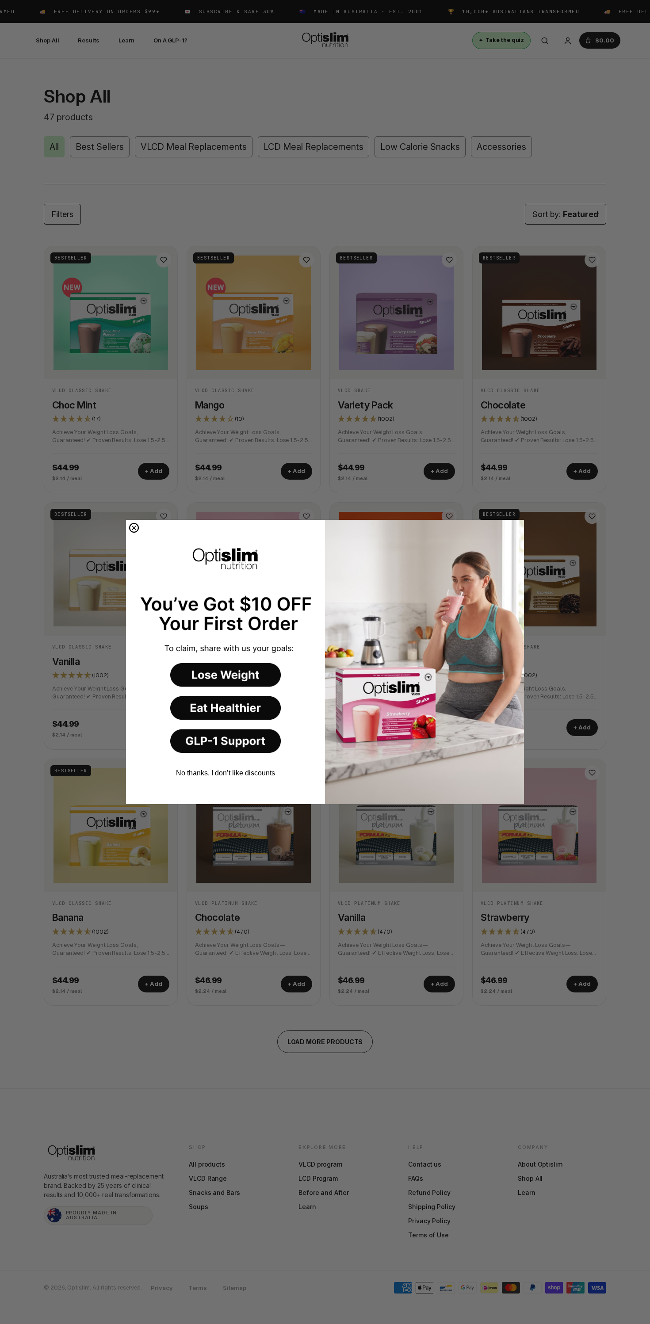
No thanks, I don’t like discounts (225, 773)
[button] (225, 675)
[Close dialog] (134, 527)
